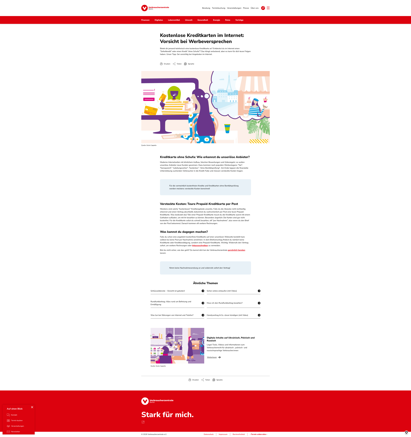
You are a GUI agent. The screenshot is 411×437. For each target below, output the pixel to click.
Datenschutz (209, 434)
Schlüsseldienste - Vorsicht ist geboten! (168, 291)
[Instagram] (143, 422)
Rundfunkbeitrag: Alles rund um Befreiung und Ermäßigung (171, 303)
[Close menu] (32, 407)
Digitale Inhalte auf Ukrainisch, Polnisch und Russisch (231, 339)
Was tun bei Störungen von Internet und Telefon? (172, 315)
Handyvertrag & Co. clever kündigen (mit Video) (227, 315)
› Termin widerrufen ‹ (258, 434)
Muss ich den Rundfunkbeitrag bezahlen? (225, 303)
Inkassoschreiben (200, 245)
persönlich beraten (236, 250)
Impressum (223, 434)
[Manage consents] (406, 432)
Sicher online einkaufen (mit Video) (222, 291)
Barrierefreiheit (239, 434)
